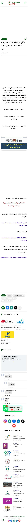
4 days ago (16, 450)
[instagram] (5, 421)
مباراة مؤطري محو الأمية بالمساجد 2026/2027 (18, 508)
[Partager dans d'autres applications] (19, 307)
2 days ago (16, 435)
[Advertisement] (14, 23)
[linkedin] (18, 421)
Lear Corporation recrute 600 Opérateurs (7, 328)
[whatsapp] (9, 421)
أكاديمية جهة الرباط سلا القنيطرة (8, 298)
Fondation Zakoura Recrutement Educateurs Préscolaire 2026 (19, 438)
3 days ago (16, 466)
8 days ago (16, 459)
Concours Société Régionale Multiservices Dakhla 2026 (18, 493)
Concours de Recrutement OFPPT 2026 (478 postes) (19, 454)
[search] (26, 3)
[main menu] (2, 3)
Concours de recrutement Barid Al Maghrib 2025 (6, 342)
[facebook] (14, 421)
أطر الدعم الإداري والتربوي (19, 295)
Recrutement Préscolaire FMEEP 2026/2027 (19, 461)
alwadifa (4, 39)
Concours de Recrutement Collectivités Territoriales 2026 (19, 469)
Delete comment (11, 387)
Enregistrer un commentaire (10, 356)
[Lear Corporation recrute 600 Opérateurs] (7, 321)
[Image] (7, 437)
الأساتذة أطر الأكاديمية (6, 300)
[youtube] (14, 425)
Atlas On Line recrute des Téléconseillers (19, 477)
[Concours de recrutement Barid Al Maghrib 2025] (7, 334)
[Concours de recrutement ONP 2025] (20, 321)
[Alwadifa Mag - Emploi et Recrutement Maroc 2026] (14, 3)
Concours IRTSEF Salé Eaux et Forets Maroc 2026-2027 (18, 485)
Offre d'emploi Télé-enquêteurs (17, 445)
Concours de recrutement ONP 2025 (19, 328)
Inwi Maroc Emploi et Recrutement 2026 (18, 500)
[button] (7, 307)
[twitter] (23, 421)
